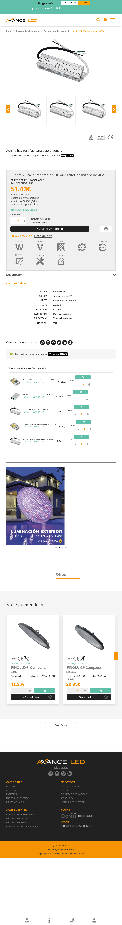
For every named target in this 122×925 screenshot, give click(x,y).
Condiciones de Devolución (22, 827)
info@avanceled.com (62, 849)
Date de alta (43, 236)
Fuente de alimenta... (27, 31)
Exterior (11, 794)
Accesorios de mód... (55, 31)
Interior (11, 790)
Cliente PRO (57, 354)
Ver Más (61, 725)
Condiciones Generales (20, 815)
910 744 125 (62, 846)
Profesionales (15, 802)
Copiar (84, 3)
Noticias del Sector (73, 802)
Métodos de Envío (16, 823)
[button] (114, 109)
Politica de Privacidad (74, 794)
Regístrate (46, 3)
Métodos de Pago (16, 819)
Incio (9, 31)
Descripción (14, 274)
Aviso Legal (68, 798)
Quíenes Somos (70, 786)
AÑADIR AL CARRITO (48, 229)
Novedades (12, 786)
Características (16, 283)
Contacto (66, 790)
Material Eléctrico (17, 798)
